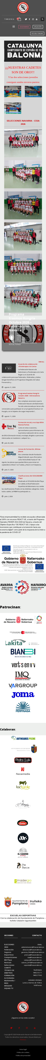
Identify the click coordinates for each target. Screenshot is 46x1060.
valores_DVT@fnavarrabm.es (31, 963)
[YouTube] (36, 19)
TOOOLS (23, 1040)
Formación (33, 343)
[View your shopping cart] (19, 19)
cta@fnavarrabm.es (34, 957)
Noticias (11, 344)
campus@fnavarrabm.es (33, 960)
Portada (18, 344)
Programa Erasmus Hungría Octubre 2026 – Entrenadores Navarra (22, 322)
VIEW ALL (41, 362)
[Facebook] (29, 19)
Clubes (19, 341)
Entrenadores (24, 343)
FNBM (19, 336)
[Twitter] (26, 19)
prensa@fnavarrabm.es (33, 955)
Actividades (12, 341)
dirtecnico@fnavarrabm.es (32, 950)
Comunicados (13, 343)
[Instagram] (33, 19)
